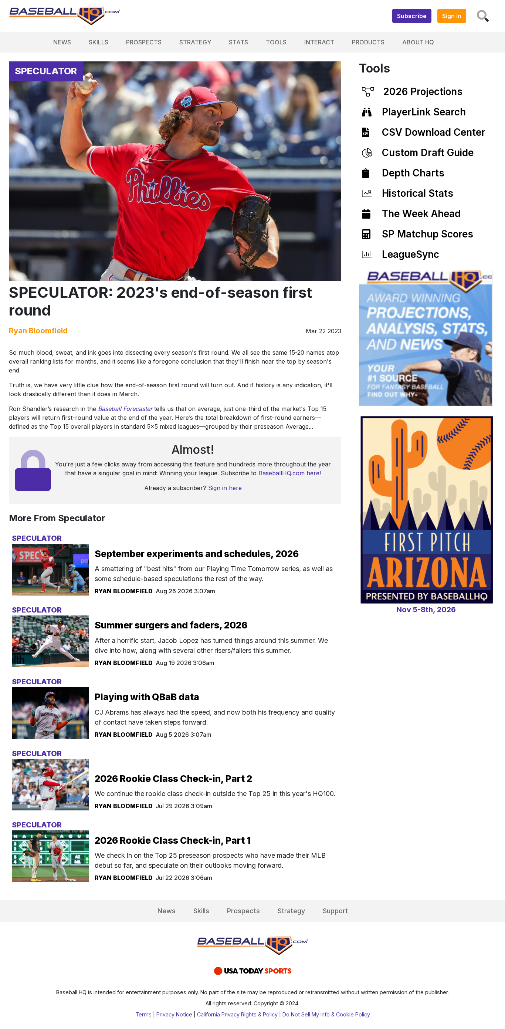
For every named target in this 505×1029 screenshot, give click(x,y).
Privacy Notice (174, 1014)
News (62, 42)
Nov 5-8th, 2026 (426, 609)
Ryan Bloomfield (38, 330)
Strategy (195, 42)
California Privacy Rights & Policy (237, 1014)
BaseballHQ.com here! (289, 473)
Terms (143, 1014)
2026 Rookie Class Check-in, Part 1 (173, 840)
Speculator (46, 71)
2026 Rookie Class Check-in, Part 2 (173, 778)
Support (335, 911)
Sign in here (225, 488)
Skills (98, 42)
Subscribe (412, 16)
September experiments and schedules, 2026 (197, 553)
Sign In (451, 16)
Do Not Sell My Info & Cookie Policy (326, 1014)
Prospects (144, 42)
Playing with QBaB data (147, 696)
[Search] (483, 15)
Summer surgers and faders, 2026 (171, 625)
